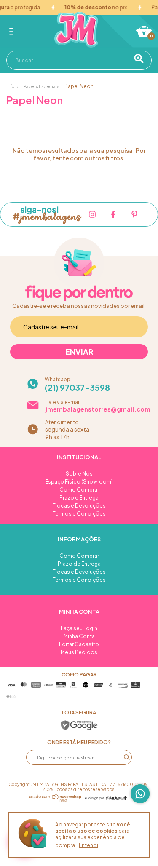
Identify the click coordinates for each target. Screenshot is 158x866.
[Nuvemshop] (55, 799)
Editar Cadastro (79, 644)
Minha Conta (79, 636)
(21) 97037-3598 (77, 387)
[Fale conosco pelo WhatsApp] (140, 793)
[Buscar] (142, 58)
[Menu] (12, 31)
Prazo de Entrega (79, 564)
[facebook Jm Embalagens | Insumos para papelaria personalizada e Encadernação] (113, 214)
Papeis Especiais (41, 86)
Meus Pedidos (79, 652)
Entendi (88, 845)
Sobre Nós (79, 473)
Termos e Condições (79, 514)
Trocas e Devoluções (79, 505)
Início (12, 86)
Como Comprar (79, 489)
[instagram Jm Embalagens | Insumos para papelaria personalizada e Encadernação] (92, 214)
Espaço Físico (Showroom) (79, 481)
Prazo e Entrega (79, 497)
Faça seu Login (79, 628)
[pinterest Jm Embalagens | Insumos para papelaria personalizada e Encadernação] (134, 214)
